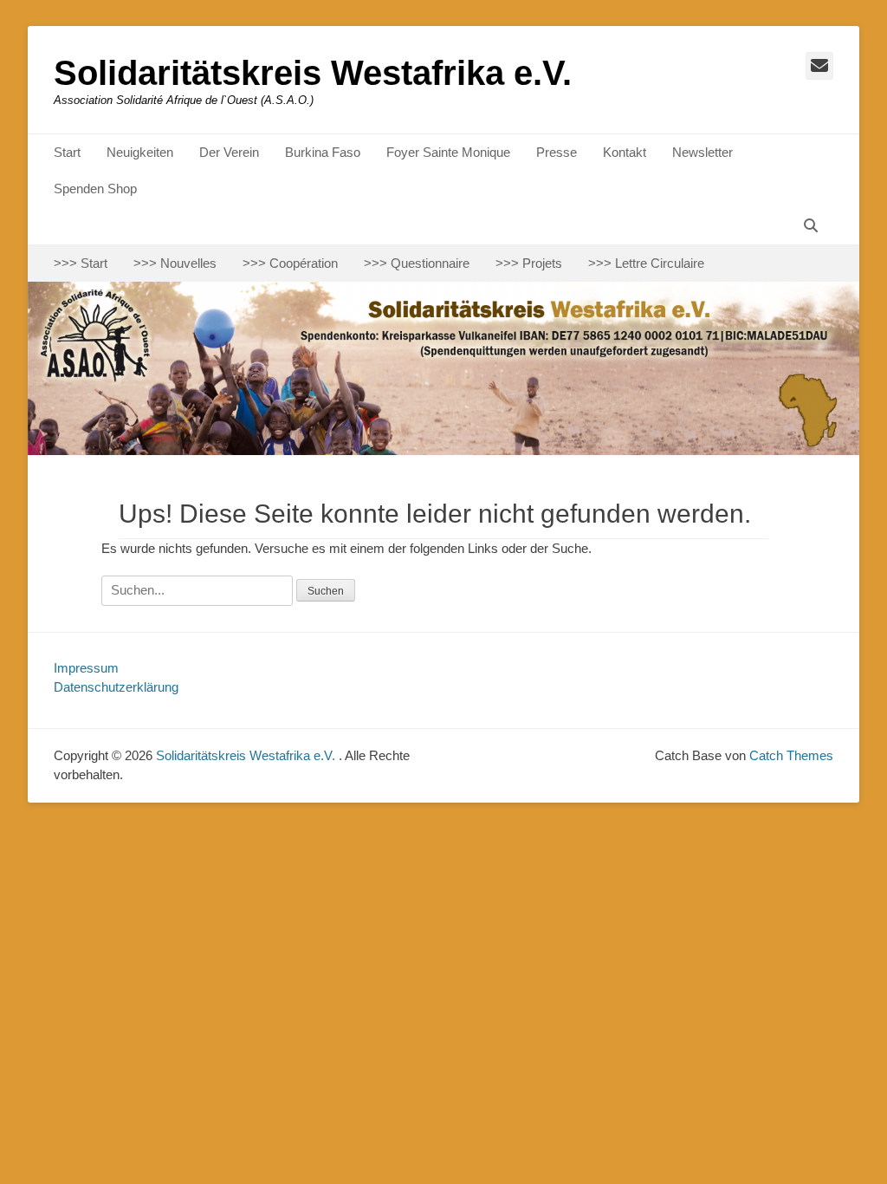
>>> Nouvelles (175, 263)
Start (67, 152)
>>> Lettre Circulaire (646, 263)
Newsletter (702, 152)
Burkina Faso (322, 152)
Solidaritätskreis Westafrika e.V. (313, 73)
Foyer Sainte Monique (448, 152)
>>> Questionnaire (416, 263)
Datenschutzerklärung (116, 687)
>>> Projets (528, 263)
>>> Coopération (290, 263)
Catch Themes (791, 755)
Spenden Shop (95, 188)
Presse (556, 152)
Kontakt (624, 152)
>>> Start (80, 263)
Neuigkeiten (140, 152)
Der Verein (229, 152)
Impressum (86, 667)
